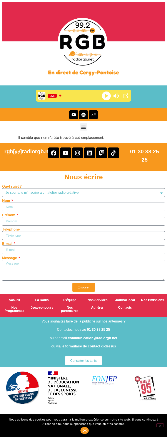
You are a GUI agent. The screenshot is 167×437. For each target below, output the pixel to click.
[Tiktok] (113, 152)
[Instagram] (77, 152)
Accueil (14, 300)
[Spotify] (83, 114)
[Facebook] (53, 152)
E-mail (7, 244)
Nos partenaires (69, 309)
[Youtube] (73, 114)
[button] (83, 127)
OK (85, 430)
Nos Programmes (14, 309)
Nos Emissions (152, 300)
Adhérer (97, 307)
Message (10, 258)
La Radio (42, 300)
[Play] (106, 95)
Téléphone (11, 229)
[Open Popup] (126, 96)
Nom (6, 201)
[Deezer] (93, 114)
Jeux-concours (42, 307)
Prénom (9, 215)
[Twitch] (101, 152)
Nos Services (97, 300)
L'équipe (69, 300)
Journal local (125, 300)
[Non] (160, 425)
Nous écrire (83, 177)
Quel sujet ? (12, 186)
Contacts (125, 307)
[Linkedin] (89, 152)
